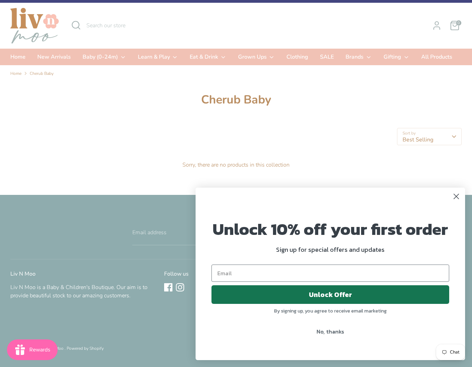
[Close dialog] (456, 196)
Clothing (297, 57)
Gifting (393, 57)
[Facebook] (168, 287)
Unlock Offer (330, 294)
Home (18, 57)
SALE (327, 57)
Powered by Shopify (85, 348)
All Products (436, 57)
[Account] (437, 25)
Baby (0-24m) (101, 57)
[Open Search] (76, 25)
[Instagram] (180, 287)
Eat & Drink (204, 57)
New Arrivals (54, 57)
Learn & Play (154, 57)
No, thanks (330, 331)
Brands (355, 57)
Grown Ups (253, 57)
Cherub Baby (42, 73)
